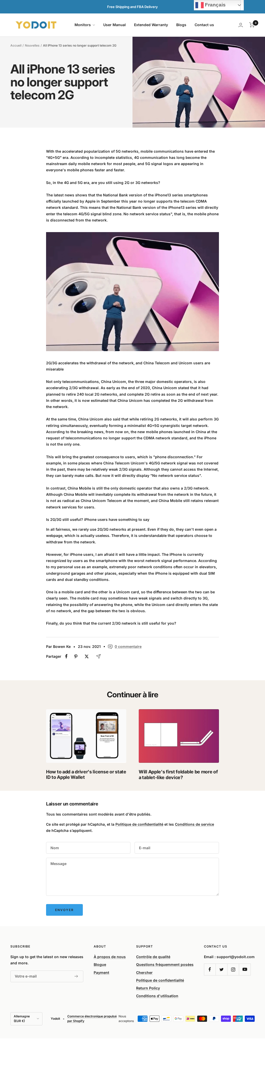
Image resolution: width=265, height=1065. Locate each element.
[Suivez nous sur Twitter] (221, 969)
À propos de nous (110, 957)
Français (215, 5)
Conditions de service (194, 824)
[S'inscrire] (76, 976)
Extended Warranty (151, 25)
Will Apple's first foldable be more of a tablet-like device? (178, 774)
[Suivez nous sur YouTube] (245, 969)
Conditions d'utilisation (157, 996)
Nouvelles (32, 45)
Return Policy (148, 988)
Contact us (204, 25)
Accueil (15, 45)
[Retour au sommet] (243, 1030)
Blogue (100, 964)
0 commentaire (128, 646)
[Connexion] (240, 25)
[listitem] (66, 656)
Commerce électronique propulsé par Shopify (92, 1018)
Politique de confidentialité (139, 824)
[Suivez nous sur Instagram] (233, 969)
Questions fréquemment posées (165, 964)
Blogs (181, 25)
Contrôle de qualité (153, 957)
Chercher (144, 972)
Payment (101, 972)
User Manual (114, 25)
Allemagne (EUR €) (22, 1018)
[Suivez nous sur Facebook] (210, 969)
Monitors (83, 25)
